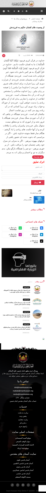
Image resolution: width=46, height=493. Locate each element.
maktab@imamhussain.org (23, 391)
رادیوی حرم (23, 426)
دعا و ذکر (23, 423)
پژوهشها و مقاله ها (20, 19)
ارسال (36, 182)
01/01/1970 (39, 55)
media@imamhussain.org (23, 394)
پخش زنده (23, 416)
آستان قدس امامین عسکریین (23, 470)
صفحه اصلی (35, 19)
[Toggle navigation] (41, 11)
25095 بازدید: (27, 55)
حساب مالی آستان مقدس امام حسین (23, 401)
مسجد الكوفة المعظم (23, 477)
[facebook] (26, 11)
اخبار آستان (26, 287)
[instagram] (17, 485)
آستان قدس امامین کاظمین (23, 463)
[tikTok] (12, 485)
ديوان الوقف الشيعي (23, 441)
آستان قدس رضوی (23, 467)
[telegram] (18, 11)
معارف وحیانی (37, 21)
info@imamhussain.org (23, 387)
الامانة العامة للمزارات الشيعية (23, 445)
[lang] (4, 11)
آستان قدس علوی (23, 460)
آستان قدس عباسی (23, 473)
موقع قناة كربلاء (23, 448)
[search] (8, 11)
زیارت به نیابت (23, 413)
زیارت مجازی (23, 419)
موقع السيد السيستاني (23, 438)
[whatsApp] (22, 11)
